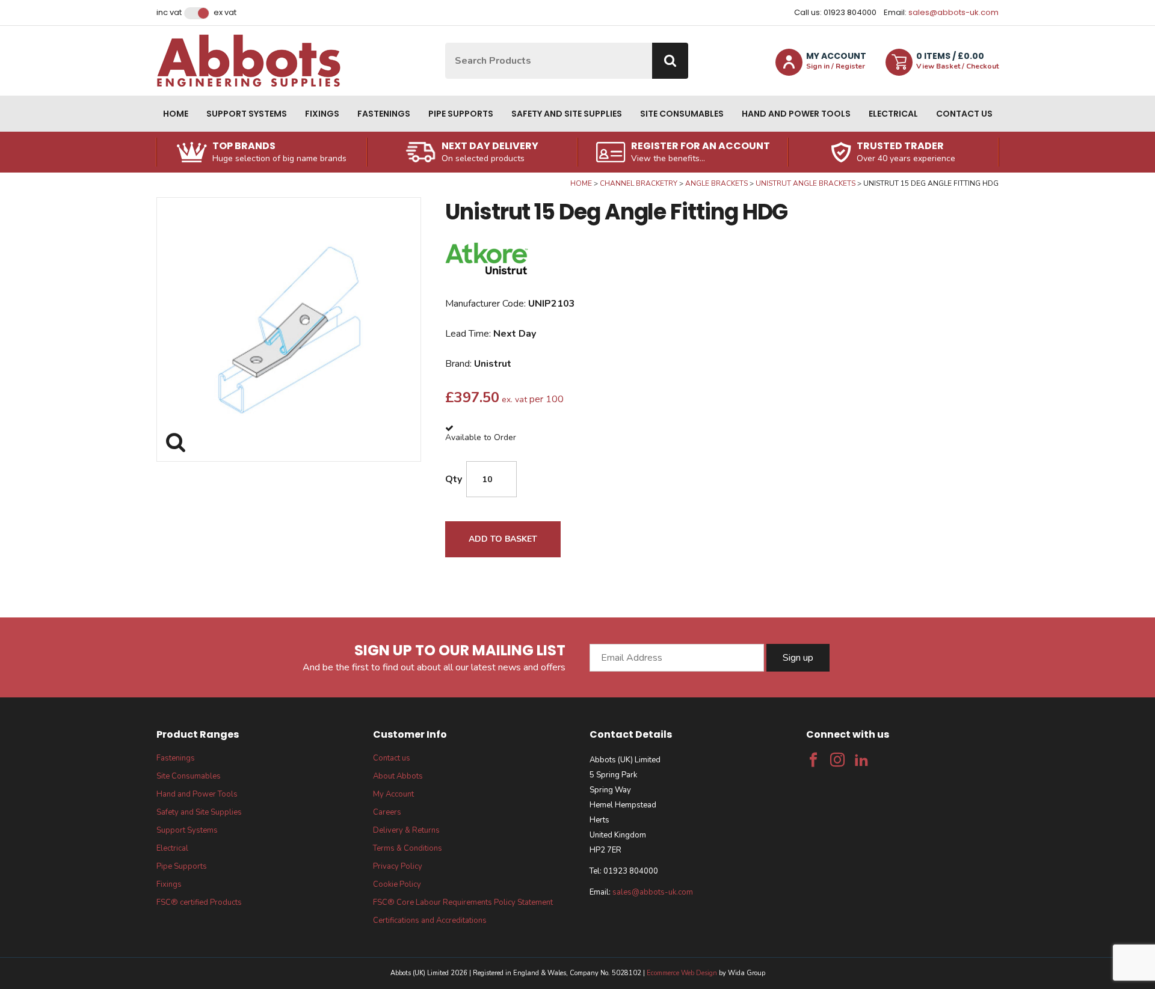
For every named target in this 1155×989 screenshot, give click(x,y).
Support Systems (246, 114)
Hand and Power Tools (796, 114)
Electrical (893, 114)
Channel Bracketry (638, 183)
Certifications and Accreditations (430, 920)
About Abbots (398, 776)
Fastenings (383, 114)
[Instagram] (837, 760)
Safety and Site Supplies (566, 114)
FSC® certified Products (199, 902)
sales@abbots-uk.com (953, 12)
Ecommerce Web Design (682, 973)
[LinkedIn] (861, 760)
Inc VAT (169, 12)
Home (175, 114)
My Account (393, 794)
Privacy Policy (397, 866)
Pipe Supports (460, 114)
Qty (453, 479)
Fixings (322, 114)
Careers (387, 812)
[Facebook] (813, 760)
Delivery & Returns (406, 830)
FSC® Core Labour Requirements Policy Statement (463, 902)
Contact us (964, 114)
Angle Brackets (716, 183)
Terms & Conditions (407, 848)
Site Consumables (682, 114)
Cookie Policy (397, 884)
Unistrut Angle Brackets (805, 183)
